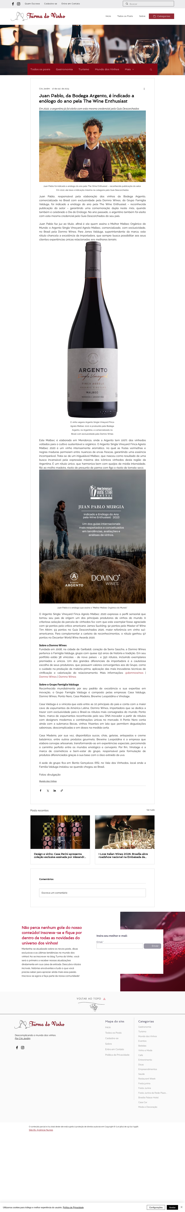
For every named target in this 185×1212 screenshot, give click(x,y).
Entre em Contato (114, 1049)
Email (99, 942)
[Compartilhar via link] (61, 790)
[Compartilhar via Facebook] (40, 790)
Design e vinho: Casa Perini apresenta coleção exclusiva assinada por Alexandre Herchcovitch (60, 855)
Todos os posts (40, 69)
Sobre (108, 1043)
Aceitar (172, 1207)
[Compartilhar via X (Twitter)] (47, 790)
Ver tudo (151, 810)
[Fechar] (181, 1207)
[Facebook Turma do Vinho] (13, 4)
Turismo (83, 69)
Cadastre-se (111, 1038)
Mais (128, 69)
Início (108, 1027)
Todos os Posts (113, 1032)
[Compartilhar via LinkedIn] (54, 790)
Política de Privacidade (115, 1054)
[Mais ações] (144, 88)
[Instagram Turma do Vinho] (18, 4)
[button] (161, 16)
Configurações (156, 1207)
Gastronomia (64, 69)
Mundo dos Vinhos (107, 69)
